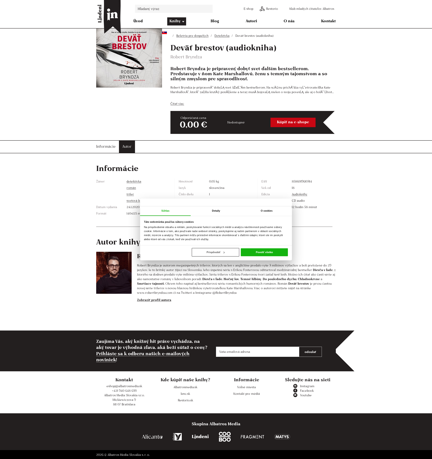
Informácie (106, 146)
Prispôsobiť (214, 252)
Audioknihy (299, 194)
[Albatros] (177, 437)
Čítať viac (177, 103)
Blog (215, 21)
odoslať (310, 352)
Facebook (307, 390)
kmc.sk (185, 393)
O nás (289, 21)
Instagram (307, 386)
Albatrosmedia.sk (185, 387)
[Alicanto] (152, 437)
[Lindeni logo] (200, 437)
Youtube (306, 395)
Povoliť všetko (264, 252)
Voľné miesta (246, 387)
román (131, 188)
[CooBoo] (225, 437)
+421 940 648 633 (124, 390)
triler (130, 194)
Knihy (175, 21)
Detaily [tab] (216, 210)
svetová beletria (138, 200)
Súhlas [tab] (165, 210)
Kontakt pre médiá (246, 393)
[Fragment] (252, 437)
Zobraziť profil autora (154, 300)
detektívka (134, 181)
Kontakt (328, 21)
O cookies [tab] (267, 210)
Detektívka (222, 35)
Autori (251, 21)
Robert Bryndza (186, 56)
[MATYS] (282, 437)
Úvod (138, 21)
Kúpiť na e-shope (293, 122)
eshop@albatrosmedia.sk (124, 386)
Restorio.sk (185, 400)
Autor (127, 146)
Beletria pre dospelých (192, 35)
